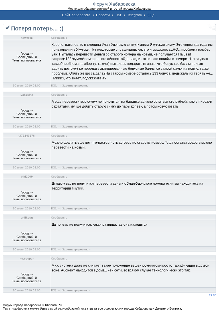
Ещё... (152, 15)
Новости (103, 15)
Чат (118, 15)
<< (210, 294)
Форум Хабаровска (114, 4)
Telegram (134, 15)
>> (214, 294)
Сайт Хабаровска (76, 15)
